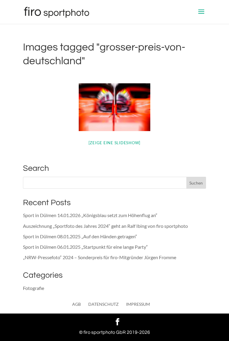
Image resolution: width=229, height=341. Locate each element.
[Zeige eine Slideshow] (115, 142)
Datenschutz (103, 304)
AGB (76, 304)
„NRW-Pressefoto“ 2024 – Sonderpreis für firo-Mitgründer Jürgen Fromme (99, 257)
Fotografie (33, 288)
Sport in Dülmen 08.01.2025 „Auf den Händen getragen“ (80, 236)
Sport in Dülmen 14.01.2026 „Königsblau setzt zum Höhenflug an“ (90, 215)
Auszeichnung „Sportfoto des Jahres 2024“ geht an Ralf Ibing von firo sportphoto (105, 226)
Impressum (138, 304)
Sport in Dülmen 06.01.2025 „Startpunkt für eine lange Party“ (85, 247)
